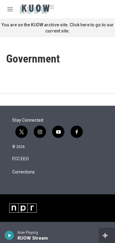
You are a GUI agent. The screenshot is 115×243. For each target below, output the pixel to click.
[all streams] (107, 235)
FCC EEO (20, 159)
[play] (9, 235)
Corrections (23, 172)
